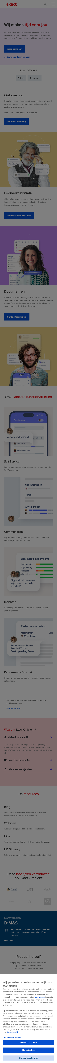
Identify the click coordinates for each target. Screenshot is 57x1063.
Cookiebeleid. (12, 1032)
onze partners (40, 997)
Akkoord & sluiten (28, 1042)
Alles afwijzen (28, 1050)
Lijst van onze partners (12, 1037)
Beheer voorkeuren (28, 1058)
